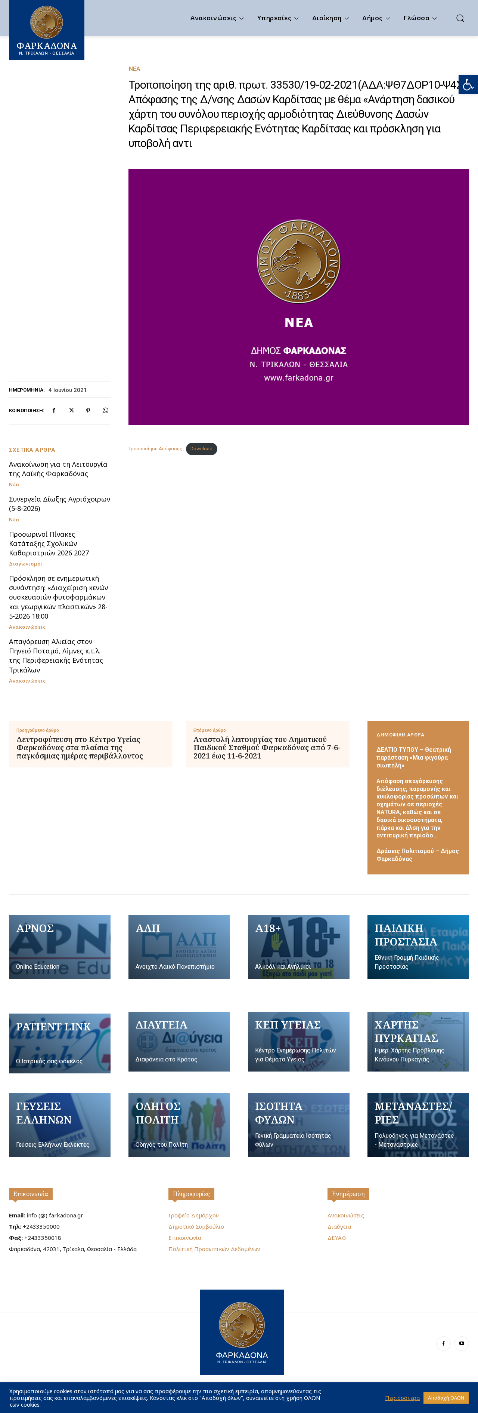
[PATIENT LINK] (60, 1043)
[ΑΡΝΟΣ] (60, 947)
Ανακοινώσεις (27, 627)
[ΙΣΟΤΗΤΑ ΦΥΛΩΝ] (299, 1125)
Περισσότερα (402, 1397)
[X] (70, 410)
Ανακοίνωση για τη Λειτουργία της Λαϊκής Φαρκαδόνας (58, 469)
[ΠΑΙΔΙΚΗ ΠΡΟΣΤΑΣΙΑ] (418, 947)
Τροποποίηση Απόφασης (155, 448)
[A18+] (299, 947)
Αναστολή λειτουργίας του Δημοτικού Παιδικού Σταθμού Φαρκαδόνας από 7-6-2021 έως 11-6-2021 (267, 747)
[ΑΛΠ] (179, 947)
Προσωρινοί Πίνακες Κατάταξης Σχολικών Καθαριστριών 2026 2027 (49, 543)
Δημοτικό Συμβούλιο (196, 1226)
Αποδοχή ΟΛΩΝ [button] (446, 1397)
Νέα (134, 69)
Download (201, 448)
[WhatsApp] (105, 410)
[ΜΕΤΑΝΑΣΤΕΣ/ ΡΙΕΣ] (418, 1125)
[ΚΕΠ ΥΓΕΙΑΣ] (299, 1042)
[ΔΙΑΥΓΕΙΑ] (179, 1042)
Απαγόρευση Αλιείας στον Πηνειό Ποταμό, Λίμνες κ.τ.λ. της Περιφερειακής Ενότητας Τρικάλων (56, 655)
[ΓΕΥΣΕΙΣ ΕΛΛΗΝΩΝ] (60, 1125)
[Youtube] (461, 1343)
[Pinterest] (88, 410)
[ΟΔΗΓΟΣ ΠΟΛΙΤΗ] (179, 1125)
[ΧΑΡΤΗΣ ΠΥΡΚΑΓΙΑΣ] (418, 1042)
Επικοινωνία (30, 1194)
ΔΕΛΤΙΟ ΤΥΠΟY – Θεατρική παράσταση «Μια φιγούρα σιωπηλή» (413, 757)
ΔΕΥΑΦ (337, 1237)
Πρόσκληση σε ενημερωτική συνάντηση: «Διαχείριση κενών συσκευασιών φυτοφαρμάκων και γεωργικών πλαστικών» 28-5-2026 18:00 (58, 597)
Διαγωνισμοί (26, 563)
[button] (468, 84)
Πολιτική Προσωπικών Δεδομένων (214, 1249)
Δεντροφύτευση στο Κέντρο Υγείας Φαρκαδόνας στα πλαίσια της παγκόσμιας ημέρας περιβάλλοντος (79, 747)
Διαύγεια (339, 1226)
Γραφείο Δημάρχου (193, 1215)
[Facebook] (53, 410)
